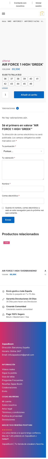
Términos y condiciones (13, 412)
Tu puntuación (9, 146)
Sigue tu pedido (9, 373)
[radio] (5, 79)
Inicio (4, 21)
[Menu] (6, 14)
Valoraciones (10, 108)
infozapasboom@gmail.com (21, 355)
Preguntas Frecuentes (12, 380)
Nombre (6, 184)
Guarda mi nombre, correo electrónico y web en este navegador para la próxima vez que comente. (24, 210)
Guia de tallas (8, 376)
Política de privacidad (12, 416)
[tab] (23, 108)
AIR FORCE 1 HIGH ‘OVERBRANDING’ (19, 271)
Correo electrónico (10, 196)
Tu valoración (8, 158)
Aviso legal (7, 408)
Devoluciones (8, 419)
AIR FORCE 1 (18, 21)
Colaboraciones (9, 387)
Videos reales (8, 369)
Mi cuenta (6, 401)
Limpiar (5, 88)
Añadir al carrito (29, 94)
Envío (4, 391)
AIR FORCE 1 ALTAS (31, 21)
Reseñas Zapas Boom (12, 384)
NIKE (9, 21)
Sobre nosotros (9, 405)
